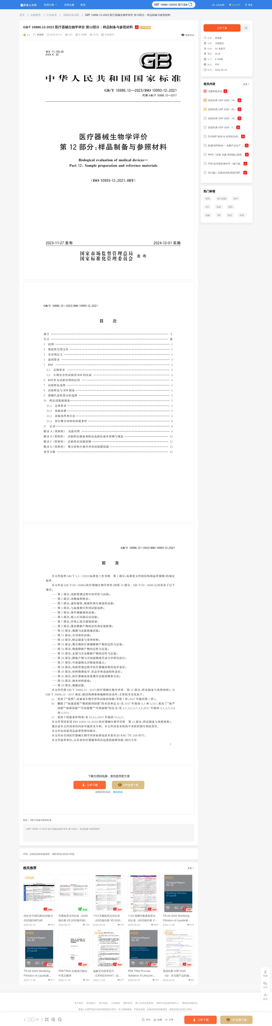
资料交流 (128, 1002)
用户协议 (103, 1002)
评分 (148, 1019)
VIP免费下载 (131, 785)
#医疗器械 (35, 819)
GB (218, 215)
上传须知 (115, 1002)
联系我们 (91, 1002)
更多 (190, 867)
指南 (218, 206)
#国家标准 (46, 819)
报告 (230, 206)
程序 (236, 198)
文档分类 (49, 4)
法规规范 (35, 15)
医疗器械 (221, 198)
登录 (250, 4)
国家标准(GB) (71, 15)
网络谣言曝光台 (190, 1002)
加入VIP (236, 4)
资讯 (82, 4)
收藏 (159, 1019)
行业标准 (51, 15)
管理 (207, 198)
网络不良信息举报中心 (168, 1002)
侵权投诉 (189, 34)
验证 (230, 215)
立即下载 (92, 785)
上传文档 (219, 4)
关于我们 (79, 1002)
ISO (207, 206)
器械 (207, 215)
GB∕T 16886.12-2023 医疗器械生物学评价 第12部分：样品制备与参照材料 (127, 15)
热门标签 (209, 191)
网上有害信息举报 (144, 1002)
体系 (242, 215)
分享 (171, 1019)
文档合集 (69, 4)
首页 (22, 15)
